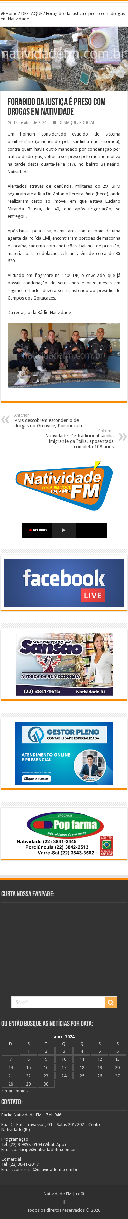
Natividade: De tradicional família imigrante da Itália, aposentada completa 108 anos (79, 439)
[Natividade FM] (64, 1)
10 (63, 1059)
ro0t (80, 1193)
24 (63, 1075)
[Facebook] (64, 1202)
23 (46, 1075)
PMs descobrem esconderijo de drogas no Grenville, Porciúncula (48, 421)
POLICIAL (87, 122)
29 (28, 1084)
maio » (22, 1090)
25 (82, 1075)
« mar (7, 1090)
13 (117, 1059)
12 (99, 1059)
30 (46, 1084)
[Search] (111, 1002)
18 (82, 1067)
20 (117, 1067)
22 (28, 1075)
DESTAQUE (31, 13)
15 (28, 1067)
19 (99, 1067)
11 (82, 1059)
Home (11, 13)
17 (63, 1067)
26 (99, 1075)
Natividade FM (58, 1193)
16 (46, 1067)
